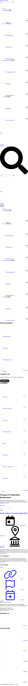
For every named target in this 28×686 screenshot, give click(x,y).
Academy (5, 10)
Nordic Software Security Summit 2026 (13, 513)
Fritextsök (2, 505)
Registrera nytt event (4, 503)
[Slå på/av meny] (10, 10)
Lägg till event (5, 380)
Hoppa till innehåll (4, 0)
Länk (21, 578)
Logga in (5, 8)
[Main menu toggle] (2, 206)
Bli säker (5, 23)
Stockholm (2, 546)
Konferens (2, 547)
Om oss (4, 96)
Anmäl (21, 589)
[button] (8, 10)
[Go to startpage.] (4, 6)
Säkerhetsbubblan (6, 60)
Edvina (1, 567)
